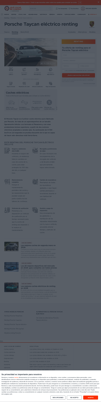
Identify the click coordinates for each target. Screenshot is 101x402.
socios (16, 377)
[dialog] (50, 386)
